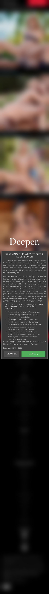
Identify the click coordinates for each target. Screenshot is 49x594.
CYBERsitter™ (8, 301)
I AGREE (32, 354)
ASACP (39, 301)
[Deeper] (24, 243)
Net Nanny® (20, 301)
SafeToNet (31, 301)
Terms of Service (14, 334)
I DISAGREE (11, 354)
